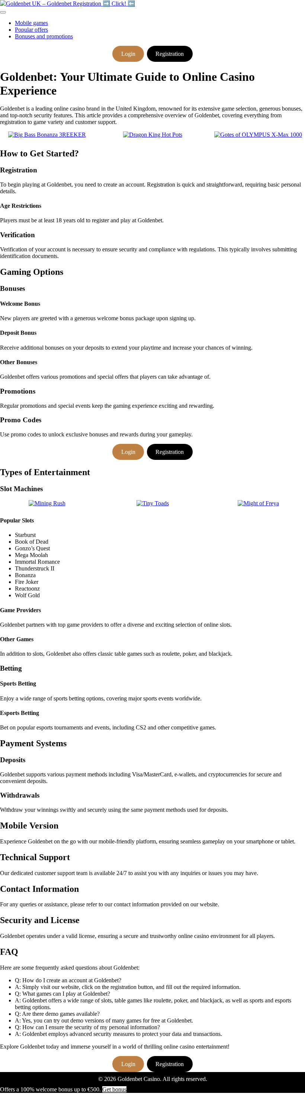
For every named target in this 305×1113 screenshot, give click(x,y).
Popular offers (31, 29)
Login (128, 54)
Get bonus (114, 1089)
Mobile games (31, 23)
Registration (169, 54)
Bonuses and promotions (44, 36)
